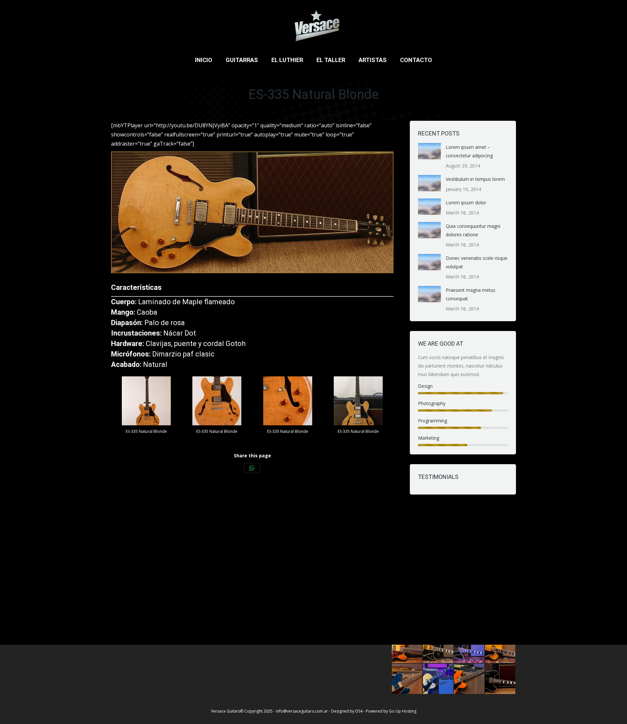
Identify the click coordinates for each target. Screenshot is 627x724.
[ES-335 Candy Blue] (407, 679)
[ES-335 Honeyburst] (407, 648)
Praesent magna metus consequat (470, 294)
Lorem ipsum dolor (466, 202)
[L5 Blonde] (500, 648)
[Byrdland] (438, 648)
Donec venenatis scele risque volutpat (476, 262)
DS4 (359, 711)
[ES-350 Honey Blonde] (438, 679)
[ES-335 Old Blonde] (469, 679)
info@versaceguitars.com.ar (302, 711)
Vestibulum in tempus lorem (475, 179)
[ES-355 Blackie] (469, 648)
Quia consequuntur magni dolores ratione (473, 230)
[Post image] (429, 151)
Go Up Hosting (402, 711)
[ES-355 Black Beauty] (500, 679)
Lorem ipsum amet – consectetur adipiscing (469, 151)
